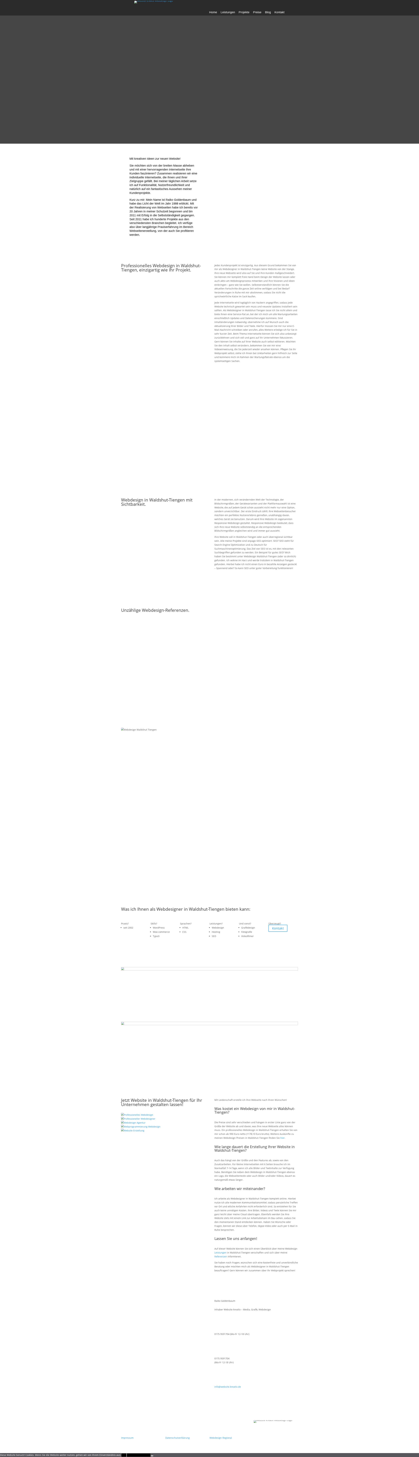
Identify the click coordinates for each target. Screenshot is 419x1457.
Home (213, 12)
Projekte (244, 12)
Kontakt (279, 12)
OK (123, 1455)
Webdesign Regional (221, 1437)
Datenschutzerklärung (177, 1437)
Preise (257, 12)
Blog (268, 12)
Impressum (127, 1437)
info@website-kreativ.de (227, 1386)
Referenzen (220, 1256)
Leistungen (228, 12)
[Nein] (152, 1455)
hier (282, 1137)
